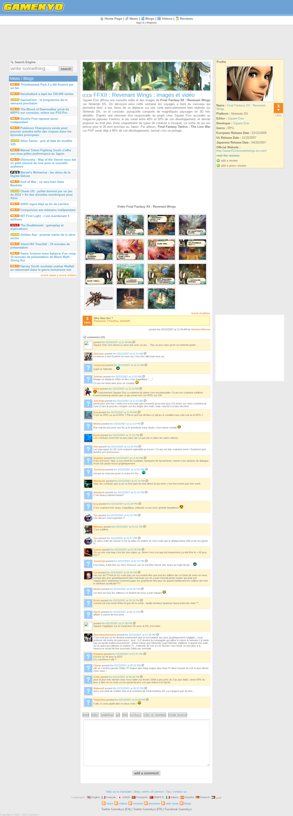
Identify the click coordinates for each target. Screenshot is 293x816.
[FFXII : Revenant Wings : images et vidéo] (99, 234)
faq (168, 791)
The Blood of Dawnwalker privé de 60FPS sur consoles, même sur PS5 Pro (39, 111)
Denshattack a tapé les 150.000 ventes (46, 94)
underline (107, 715)
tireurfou (112, 321)
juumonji (99, 365)
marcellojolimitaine (104, 634)
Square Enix (91, 100)
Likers (278, 115)
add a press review (233, 165)
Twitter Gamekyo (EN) (116, 809)
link (125, 715)
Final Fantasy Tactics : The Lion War (184, 126)
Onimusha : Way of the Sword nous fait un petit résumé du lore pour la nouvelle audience (43, 163)
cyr (95, 572)
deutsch (204, 797)
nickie (97, 423)
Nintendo (94, 104)
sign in (140, 22)
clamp (97, 665)
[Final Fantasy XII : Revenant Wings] (250, 102)
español (189, 797)
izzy (95, 503)
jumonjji (98, 400)
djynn (96, 611)
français (111, 797)
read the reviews (227, 155)
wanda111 (99, 481)
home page (113, 18)
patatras (98, 654)
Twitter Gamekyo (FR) (147, 809)
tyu (95, 515)
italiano (174, 797)
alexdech (99, 492)
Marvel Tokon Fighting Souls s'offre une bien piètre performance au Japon (40, 152)
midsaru (98, 526)
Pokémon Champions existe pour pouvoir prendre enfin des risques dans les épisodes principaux (40, 131)
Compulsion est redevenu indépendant (47, 210)
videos (167, 18)
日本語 (126, 797)
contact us (180, 791)
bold (86, 715)
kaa (95, 412)
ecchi (96, 600)
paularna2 (100, 321)
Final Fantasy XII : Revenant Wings (185, 100)
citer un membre (154, 715)
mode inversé (178, 715)
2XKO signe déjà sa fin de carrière (44, 204)
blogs (150, 18)
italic (95, 715)
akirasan (98, 353)
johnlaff (125, 321)
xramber (98, 458)
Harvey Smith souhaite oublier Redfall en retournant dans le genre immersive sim (42, 268)
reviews (186, 18)
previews (154, 803)
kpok (96, 435)
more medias (200, 313)
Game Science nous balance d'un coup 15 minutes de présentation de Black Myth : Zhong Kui (43, 257)
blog (137, 791)
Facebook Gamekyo (178, 809)
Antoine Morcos (200, 329)
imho (96, 388)
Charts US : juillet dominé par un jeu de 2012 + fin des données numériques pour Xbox (41, 195)
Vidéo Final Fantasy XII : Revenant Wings (146, 206)
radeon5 (98, 688)
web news (172, 803)
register (152, 22)
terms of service (153, 791)
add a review (229, 160)
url (117, 715)
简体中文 (159, 797)
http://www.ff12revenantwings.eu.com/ (241, 150)
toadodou (99, 699)
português (142, 797)
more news (48, 275)
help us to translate (119, 791)
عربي (219, 797)
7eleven (98, 376)
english (96, 797)
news (134, 18)
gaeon (97, 549)
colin (96, 676)
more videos (68, 275)
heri (95, 446)
